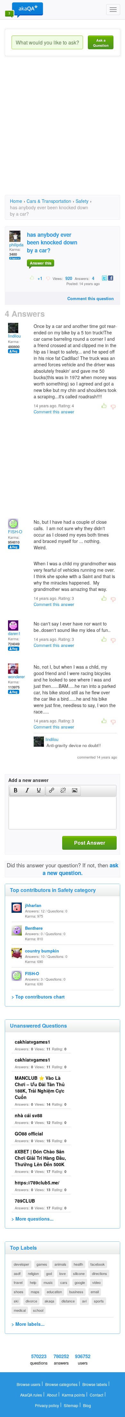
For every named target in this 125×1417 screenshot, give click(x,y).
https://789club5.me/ (37, 1182)
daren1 (14, 633)
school (38, 1310)
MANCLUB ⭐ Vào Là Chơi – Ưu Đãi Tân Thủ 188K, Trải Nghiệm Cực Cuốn (40, 1087)
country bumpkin (42, 951)
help (33, 1282)
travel (18, 1282)
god (49, 1273)
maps (35, 1291)
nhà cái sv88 (28, 1115)
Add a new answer (28, 780)
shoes (18, 1291)
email (95, 1291)
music (48, 1282)
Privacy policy (47, 1405)
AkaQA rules (31, 1394)
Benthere (34, 928)
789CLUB (25, 1201)
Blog (87, 1405)
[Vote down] (48, 278)
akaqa (49, 1300)
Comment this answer (54, 412)
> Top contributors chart (38, 996)
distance (68, 1300)
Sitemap (71, 1405)
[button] (15, 791)
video (96, 1282)
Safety (82, 201)
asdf (17, 1273)
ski (16, 1300)
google (80, 1282)
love (62, 1273)
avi (84, 1300)
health (78, 1264)
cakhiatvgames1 (32, 1042)
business (76, 1291)
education (54, 1291)
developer (21, 1264)
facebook (97, 1264)
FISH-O (15, 532)
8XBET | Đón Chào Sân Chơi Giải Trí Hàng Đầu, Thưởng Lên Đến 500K (40, 1157)
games (42, 1264)
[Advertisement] (62, 131)
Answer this (41, 263)
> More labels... (28, 1324)
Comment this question (90, 298)
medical (20, 1310)
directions (99, 1273)
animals (60, 1264)
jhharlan (33, 905)
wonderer (16, 676)
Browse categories (61, 1384)
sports (99, 1300)
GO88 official (29, 1133)
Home (16, 201)
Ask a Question (101, 43)
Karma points (73, 1394)
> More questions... (33, 1218)
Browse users (28, 1384)
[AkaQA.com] (24, 10)
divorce (31, 1300)
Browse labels (94, 1384)
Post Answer (89, 842)
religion (33, 1273)
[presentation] (15, 790)
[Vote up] (32, 278)
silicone (79, 1273)
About (52, 1394)
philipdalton (19, 245)
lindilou (14, 336)
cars (63, 1282)
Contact (96, 1394)
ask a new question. (81, 869)
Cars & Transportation (49, 201)
